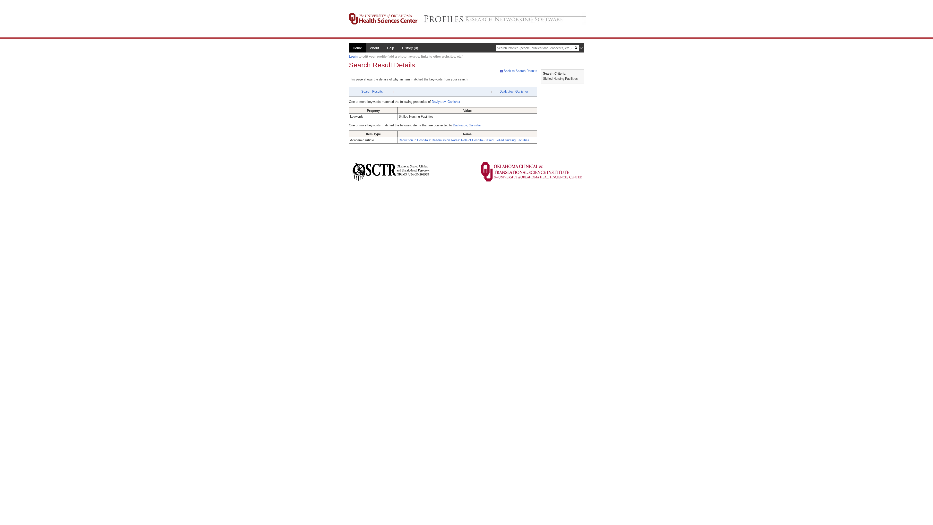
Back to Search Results (520, 71)
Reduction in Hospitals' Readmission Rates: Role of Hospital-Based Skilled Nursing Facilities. (464, 140)
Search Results (372, 91)
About (374, 48)
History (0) (410, 48)
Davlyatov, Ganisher (514, 91)
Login (353, 56)
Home (357, 48)
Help (390, 48)
